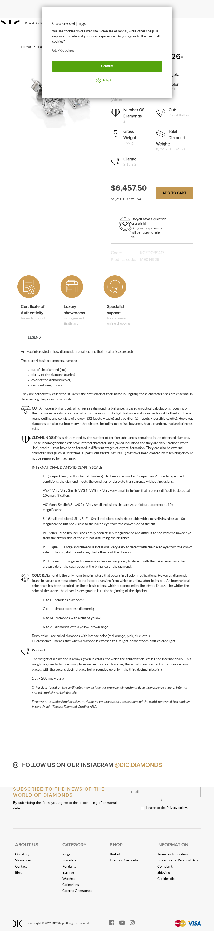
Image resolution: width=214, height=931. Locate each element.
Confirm (107, 66)
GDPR (57, 50)
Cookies (68, 50)
